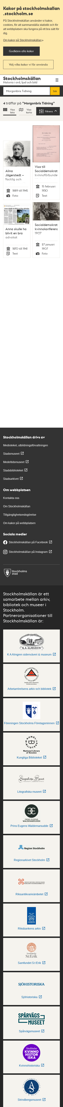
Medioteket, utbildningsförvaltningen (25, 445)
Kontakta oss (11, 497)
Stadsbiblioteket (13, 470)
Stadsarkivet (11, 478)
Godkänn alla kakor (21, 51)
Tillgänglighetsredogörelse (19, 514)
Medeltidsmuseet (13, 462)
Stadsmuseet (11, 453)
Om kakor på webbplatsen (19, 523)
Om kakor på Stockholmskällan (22, 40)
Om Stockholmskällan (16, 506)
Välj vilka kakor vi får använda (28, 64)
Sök (55, 91)
